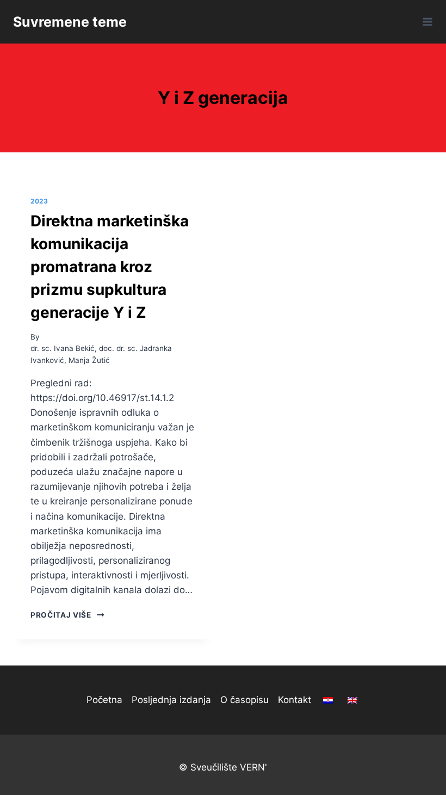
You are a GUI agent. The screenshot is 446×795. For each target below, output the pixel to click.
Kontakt (294, 699)
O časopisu (244, 699)
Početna (104, 699)
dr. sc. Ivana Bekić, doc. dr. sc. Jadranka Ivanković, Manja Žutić (101, 354)
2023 (39, 201)
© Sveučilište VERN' (223, 767)
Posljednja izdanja (171, 699)
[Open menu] (425, 21)
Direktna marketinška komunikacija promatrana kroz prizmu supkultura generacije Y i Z (109, 267)
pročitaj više (67, 615)
